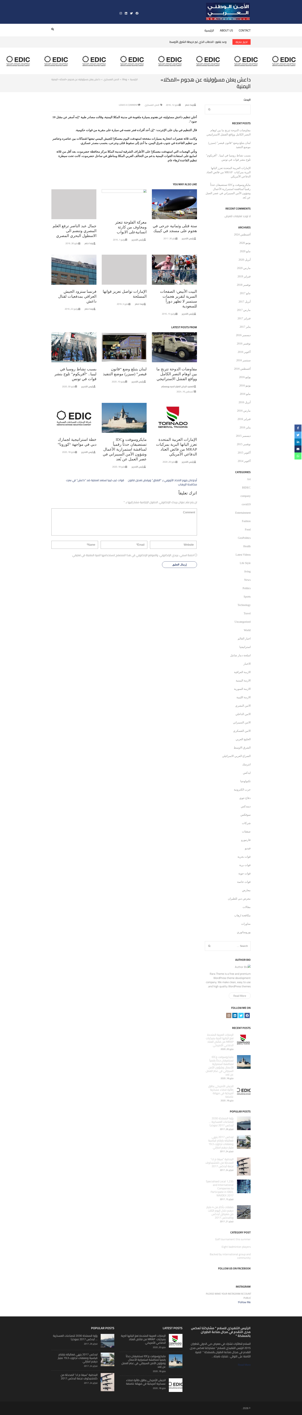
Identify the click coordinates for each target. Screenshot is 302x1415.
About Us (226, 30)
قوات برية (245, 865)
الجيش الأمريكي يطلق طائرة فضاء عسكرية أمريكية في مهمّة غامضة (220, 1091)
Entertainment (243, 512)
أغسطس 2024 (242, 234)
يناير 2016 (245, 427)
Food (248, 529)
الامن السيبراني (242, 722)
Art (249, 479)
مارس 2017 (244, 309)
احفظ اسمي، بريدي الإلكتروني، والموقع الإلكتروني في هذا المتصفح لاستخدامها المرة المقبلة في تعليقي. (133, 555)
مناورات (246, 923)
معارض (246, 890)
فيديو (248, 848)
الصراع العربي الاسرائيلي (236, 756)
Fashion (246, 521)
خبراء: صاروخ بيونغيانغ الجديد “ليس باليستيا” (201, 41)
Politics (247, 588)
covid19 (246, 504)
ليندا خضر (189, 105)
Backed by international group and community (230, 1256)
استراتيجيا (245, 646)
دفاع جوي (245, 797)
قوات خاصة (244, 881)
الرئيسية (209, 30)
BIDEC (246, 487)
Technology (244, 605)
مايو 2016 (245, 393)
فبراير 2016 (244, 419)
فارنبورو (246, 839)
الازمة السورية (242, 688)
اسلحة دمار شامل (240, 655)
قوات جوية (244, 873)
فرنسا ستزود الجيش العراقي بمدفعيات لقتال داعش (77, 296)
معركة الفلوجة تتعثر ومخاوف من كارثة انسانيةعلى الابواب (131, 227)
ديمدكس (246, 806)
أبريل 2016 (245, 402)
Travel (247, 613)
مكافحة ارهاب (242, 915)
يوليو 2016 (245, 377)
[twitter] (131, 13)
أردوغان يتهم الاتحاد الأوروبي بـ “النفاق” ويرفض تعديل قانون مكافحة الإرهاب (162, 482)
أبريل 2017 (245, 301)
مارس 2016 (244, 410)
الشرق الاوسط (242, 747)
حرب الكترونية (242, 789)
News (247, 579)
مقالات (247, 907)
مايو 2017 (245, 293)
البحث (247, 100)
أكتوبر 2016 (244, 351)
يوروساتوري (244, 932)
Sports (247, 596)
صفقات (246, 831)
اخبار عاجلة (241, 42)
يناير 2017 (245, 326)
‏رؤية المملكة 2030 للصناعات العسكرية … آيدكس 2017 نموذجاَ (221, 1122)
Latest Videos (243, 554)
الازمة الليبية (243, 697)
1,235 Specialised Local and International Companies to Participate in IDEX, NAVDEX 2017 (219, 1188)
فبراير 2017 (244, 318)
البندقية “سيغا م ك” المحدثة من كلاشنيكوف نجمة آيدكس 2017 (219, 1163)
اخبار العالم (244, 638)
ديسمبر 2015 (243, 435)
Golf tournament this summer (233, 1239)
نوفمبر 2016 (244, 343)
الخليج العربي (243, 739)
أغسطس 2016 (242, 368)
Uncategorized (243, 621)
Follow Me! (244, 1302)
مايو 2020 (245, 251)
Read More (239, 995)
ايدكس (247, 772)
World (247, 630)
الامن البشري (243, 705)
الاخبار (247, 663)
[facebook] (137, 13)
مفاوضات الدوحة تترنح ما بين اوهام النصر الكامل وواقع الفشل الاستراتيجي (176, 374)
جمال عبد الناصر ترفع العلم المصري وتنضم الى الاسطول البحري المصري (74, 231)
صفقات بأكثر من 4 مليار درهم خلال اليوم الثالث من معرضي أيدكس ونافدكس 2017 (219, 1212)
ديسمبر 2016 (243, 335)
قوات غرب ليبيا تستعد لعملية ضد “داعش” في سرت (95, 480)
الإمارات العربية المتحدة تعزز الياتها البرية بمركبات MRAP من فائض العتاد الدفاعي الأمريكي (228, 172)
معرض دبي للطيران (239, 898)
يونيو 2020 (245, 242)
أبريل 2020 (245, 259)
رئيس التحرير (188, 238)
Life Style (245, 563)
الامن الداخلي (243, 714)
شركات (246, 823)
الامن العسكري (152, 105)
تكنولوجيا (245, 781)
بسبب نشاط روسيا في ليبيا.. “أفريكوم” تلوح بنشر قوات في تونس (75, 374)
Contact (245, 30)
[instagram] (121, 13)
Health (247, 546)
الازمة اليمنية (243, 680)
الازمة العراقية (242, 672)
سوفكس (245, 814)
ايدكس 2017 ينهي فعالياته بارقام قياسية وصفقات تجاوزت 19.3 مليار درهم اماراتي (220, 1142)
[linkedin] (126, 13)
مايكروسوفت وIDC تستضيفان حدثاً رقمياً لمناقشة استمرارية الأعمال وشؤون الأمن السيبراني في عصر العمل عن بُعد (125, 449)
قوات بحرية (244, 856)
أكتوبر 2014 (244, 460)
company (245, 495)
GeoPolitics (244, 537)
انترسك (246, 764)
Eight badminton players (236, 1246)
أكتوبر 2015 (244, 452)
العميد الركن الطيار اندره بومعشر (177, 386)
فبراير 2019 (244, 276)
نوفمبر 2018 (244, 284)
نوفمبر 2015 (244, 444)
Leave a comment (128, 105)
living (247, 571)
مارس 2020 (244, 268)
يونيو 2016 (245, 385)
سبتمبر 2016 (243, 360)
